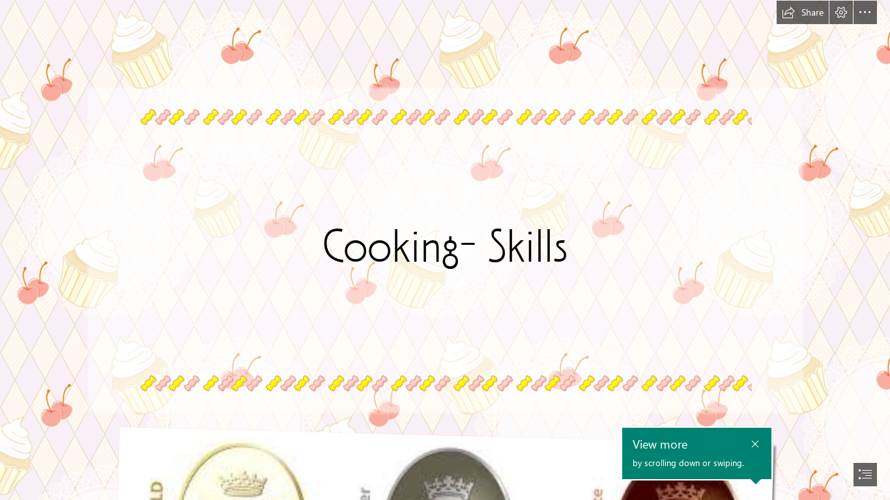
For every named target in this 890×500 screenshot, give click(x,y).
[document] (445, 250)
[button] (803, 12)
